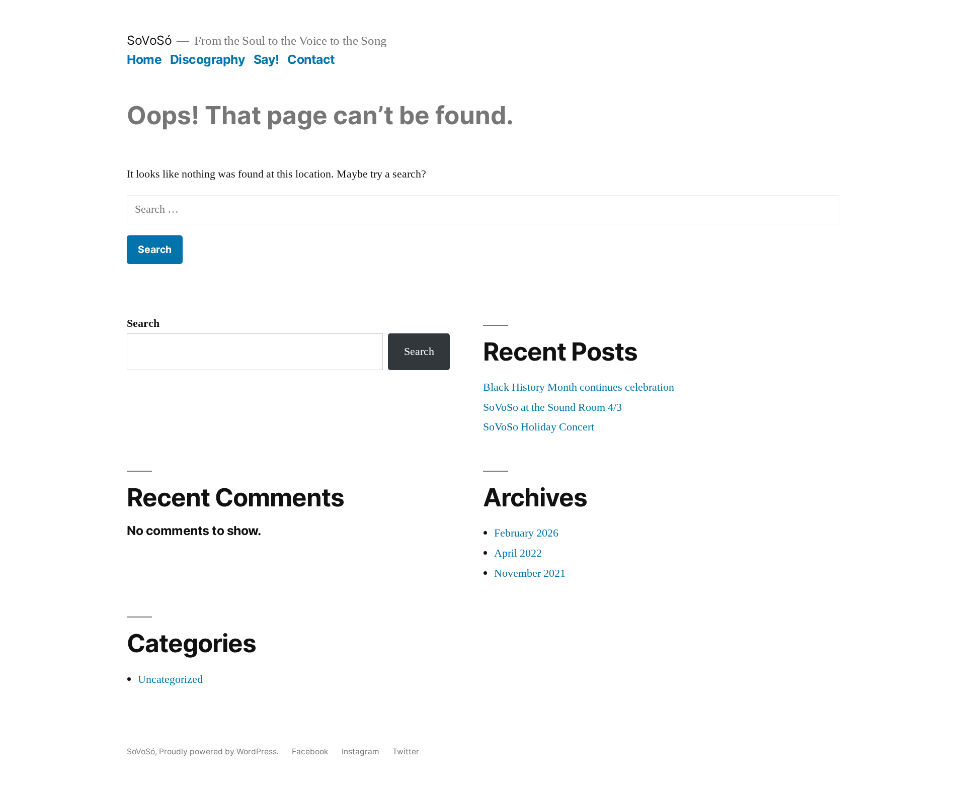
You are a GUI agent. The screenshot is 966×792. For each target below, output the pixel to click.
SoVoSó (149, 40)
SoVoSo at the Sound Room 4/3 (552, 407)
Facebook (310, 751)
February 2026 (526, 533)
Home (144, 59)
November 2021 (530, 573)
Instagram (360, 751)
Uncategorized (170, 679)
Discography (208, 59)
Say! (266, 59)
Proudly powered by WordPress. (220, 751)
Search (143, 323)
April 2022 (518, 553)
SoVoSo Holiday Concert (538, 427)
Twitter (405, 751)
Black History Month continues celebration (578, 387)
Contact (311, 59)
